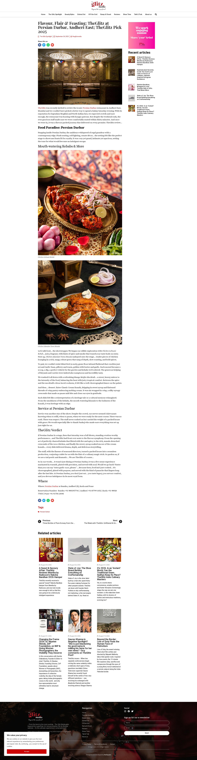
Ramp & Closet (105, 14)
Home (43, 14)
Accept (26, 751)
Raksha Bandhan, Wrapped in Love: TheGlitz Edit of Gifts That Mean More (144, 87)
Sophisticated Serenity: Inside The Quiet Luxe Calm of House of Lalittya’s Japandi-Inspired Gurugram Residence (145, 74)
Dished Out (81, 14)
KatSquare (107, 755)
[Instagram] (125, 711)
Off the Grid (92, 14)
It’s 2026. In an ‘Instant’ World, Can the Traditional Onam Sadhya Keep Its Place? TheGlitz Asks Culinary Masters (109, 574)
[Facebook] (129, 711)
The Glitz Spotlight (55, 14)
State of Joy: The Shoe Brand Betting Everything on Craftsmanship (79, 571)
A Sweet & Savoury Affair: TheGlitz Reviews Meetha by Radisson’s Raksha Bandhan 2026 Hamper (50, 572)
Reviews (117, 14)
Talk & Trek (138, 14)
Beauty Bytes (69, 14)
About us (148, 14)
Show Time (127, 14)
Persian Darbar (90, 108)
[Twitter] (132, 711)
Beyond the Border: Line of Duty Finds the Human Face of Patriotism (108, 642)
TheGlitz (42, 108)
